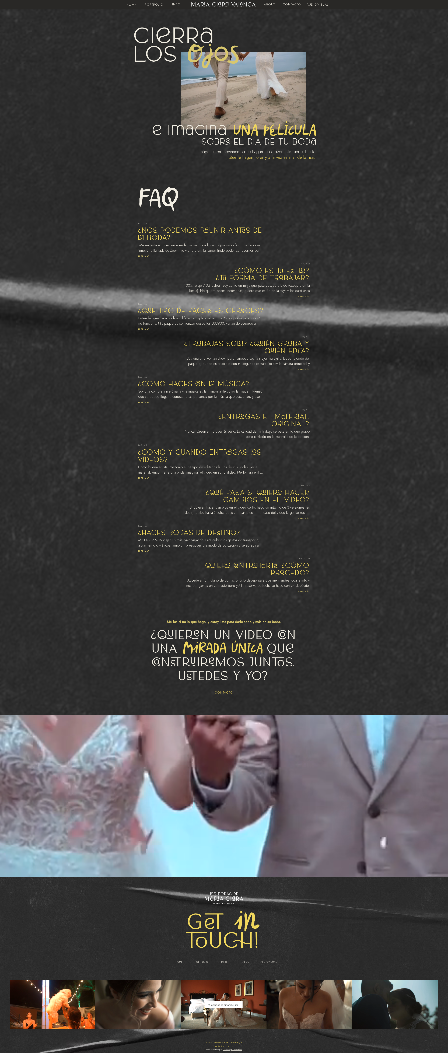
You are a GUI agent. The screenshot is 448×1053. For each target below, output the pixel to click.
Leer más (144, 256)
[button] (292, 4)
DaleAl (226, 1049)
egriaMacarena (235, 1049)
